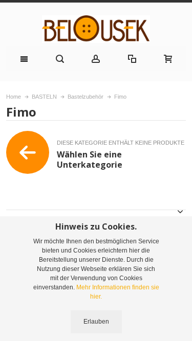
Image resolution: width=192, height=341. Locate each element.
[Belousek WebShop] (96, 29)
